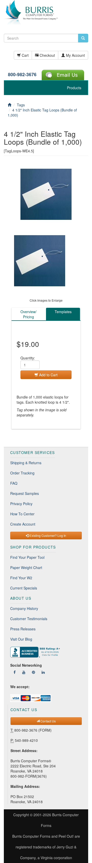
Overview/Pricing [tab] (28, 314)
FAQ (13, 483)
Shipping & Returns (25, 462)
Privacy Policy (21, 503)
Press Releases (23, 628)
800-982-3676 (22, 74)
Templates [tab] (63, 311)
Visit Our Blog (21, 639)
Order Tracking (22, 472)
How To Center (22, 513)
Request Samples (24, 493)
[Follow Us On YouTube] (24, 672)
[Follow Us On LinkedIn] (43, 672)
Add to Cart (47, 374)
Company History (24, 608)
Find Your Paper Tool (27, 557)
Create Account (22, 524)
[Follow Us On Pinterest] (33, 672)
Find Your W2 (21, 577)
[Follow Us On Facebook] (14, 672)
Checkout (47, 55)
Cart (25, 55)
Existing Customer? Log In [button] (47, 535)
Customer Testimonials (28, 618)
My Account (75, 55)
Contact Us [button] (48, 721)
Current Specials (23, 588)
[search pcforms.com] (83, 38)
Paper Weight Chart (26, 567)
